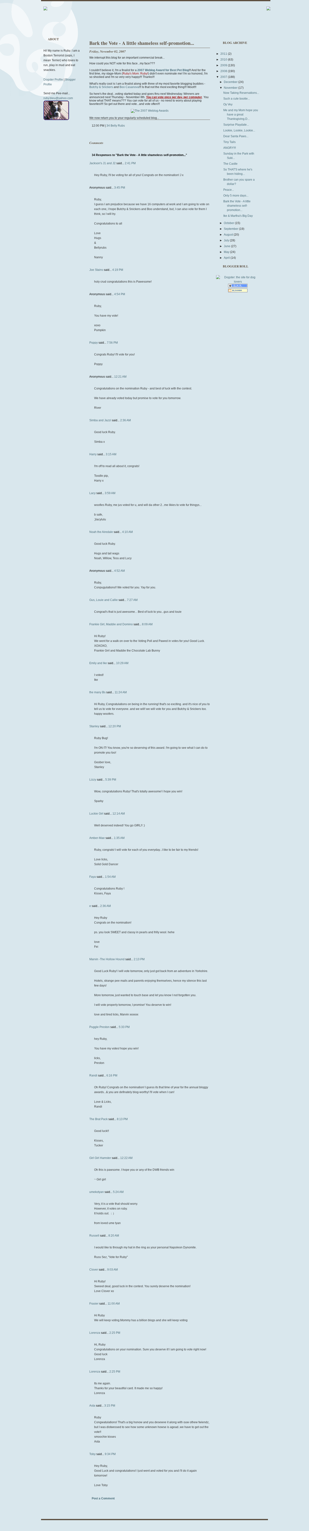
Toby (92, 1454)
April (227, 257)
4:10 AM (127, 532)
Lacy (92, 493)
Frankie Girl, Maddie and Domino (111, 624)
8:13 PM (122, 1119)
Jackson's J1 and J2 (102, 163)
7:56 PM (112, 342)
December (231, 82)
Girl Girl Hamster (100, 1158)
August (229, 234)
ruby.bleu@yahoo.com (58, 98)
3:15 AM (111, 454)
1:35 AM (119, 838)
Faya (92, 876)
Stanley (94, 726)
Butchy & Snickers (101, 87)
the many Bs (97, 692)
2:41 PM (130, 163)
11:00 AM (114, 1303)
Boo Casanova (129, 87)
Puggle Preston (99, 1027)
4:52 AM (119, 570)
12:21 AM (120, 376)
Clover (93, 1269)
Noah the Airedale (101, 532)
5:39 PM (110, 779)
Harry (93, 454)
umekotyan (96, 1192)
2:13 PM (139, 959)
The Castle (230, 163)
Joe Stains (96, 270)
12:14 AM (118, 813)
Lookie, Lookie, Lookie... (239, 130)
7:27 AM (132, 600)
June (227, 246)
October (229, 223)
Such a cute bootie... (236, 98)
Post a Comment (103, 1498)
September (231, 229)
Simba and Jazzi (100, 420)
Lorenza (94, 1332)
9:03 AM (112, 1269)
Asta (92, 1405)
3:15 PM (109, 1405)
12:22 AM (126, 1158)
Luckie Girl (96, 813)
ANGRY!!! (229, 148)
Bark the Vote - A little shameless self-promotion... (141, 43)
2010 (224, 59)
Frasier (93, 1303)
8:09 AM (147, 624)
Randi (93, 1075)
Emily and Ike (98, 663)
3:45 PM (119, 187)
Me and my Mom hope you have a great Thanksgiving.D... (240, 115)
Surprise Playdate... (236, 124)
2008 (224, 71)
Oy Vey (227, 104)
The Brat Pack (98, 1119)
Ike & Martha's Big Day (238, 216)
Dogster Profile (53, 79)
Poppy (93, 342)
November (231, 87)
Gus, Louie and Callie (103, 600)
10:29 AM (122, 663)
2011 (224, 53)
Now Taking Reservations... (241, 93)
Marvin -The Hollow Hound (107, 959)
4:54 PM (119, 294)
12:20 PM (114, 726)
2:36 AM (125, 420)
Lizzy (92, 779)
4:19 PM (117, 270)
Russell (94, 1235)
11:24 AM (121, 692)
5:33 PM (124, 1027)
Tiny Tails (229, 142)
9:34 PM (110, 1454)
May (227, 252)
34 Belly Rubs (115, 125)
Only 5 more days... (235, 195)
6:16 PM (111, 1075)
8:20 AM (113, 1235)
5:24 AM (118, 1192)
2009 (224, 65)
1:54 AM (110, 876)
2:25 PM (114, 1332)
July (227, 240)
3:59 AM (110, 493)
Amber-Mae (97, 838)
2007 (224, 77)
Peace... (228, 189)
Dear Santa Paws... (235, 136)
